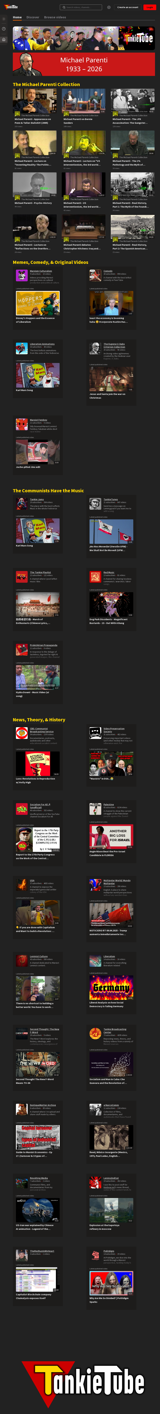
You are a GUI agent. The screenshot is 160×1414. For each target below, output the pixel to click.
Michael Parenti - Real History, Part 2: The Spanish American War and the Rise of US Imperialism (130, 246)
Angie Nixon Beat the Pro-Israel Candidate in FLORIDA (107, 853)
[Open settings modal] (109, 7)
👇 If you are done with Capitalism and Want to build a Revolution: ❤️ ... (35, 929)
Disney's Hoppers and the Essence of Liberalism (35, 320)
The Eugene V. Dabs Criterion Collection (114, 345)
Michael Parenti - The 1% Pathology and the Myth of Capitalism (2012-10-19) (128, 163)
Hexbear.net (109, 1187)
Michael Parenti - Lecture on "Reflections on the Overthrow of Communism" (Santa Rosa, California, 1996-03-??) (32, 246)
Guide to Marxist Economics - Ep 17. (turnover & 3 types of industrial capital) (34, 1154)
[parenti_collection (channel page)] (17, 113)
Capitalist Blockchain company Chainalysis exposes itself (33, 1296)
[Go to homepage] (11, 7)
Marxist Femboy (38, 420)
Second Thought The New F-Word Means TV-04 (35, 1081)
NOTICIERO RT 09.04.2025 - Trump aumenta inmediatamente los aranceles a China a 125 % (108, 932)
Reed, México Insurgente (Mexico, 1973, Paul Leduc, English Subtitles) (109, 1154)
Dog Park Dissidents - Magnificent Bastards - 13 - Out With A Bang (109, 621)
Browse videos (55, 17)
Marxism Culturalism (41, 271)
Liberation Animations (42, 344)
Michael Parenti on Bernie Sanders (78, 121)
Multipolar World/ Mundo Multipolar (117, 882)
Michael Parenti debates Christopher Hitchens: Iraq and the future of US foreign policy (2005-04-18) (81, 246)
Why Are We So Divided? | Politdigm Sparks (109, 1300)
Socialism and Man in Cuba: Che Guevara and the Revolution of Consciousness (107, 1081)
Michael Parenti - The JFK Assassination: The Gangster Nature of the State (129, 121)
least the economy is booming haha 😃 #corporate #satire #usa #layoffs (108, 320)
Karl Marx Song (24, 390)
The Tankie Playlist (40, 572)
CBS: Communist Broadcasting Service (42, 730)
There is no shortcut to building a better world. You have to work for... (34, 1005)
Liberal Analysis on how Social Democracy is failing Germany (106, 1004)
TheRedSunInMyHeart (42, 1251)
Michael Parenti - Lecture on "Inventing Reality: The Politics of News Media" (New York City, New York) (32, 163)
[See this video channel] (22, 275)
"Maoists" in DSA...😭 (101, 778)
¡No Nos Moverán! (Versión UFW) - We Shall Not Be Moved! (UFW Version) (109, 548)
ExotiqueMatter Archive (43, 1105)
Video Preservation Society (114, 730)
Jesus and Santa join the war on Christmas (107, 396)
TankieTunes (111, 499)
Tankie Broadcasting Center (115, 1031)
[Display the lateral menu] (4, 19)
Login (150, 7)
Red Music (109, 572)
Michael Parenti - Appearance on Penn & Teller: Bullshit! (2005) (33, 121)
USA (32, 880)
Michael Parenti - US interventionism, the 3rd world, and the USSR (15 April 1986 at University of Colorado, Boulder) (82, 205)
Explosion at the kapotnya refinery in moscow (104, 1227)
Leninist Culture (39, 956)
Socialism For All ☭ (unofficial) (40, 806)
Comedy (108, 271)
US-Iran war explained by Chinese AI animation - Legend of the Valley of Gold (34, 1227)
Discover (32, 17)
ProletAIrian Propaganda (43, 645)
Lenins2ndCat (111, 1178)
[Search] (64, 7)
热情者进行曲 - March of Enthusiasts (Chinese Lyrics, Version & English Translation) (33, 621)
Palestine (109, 804)
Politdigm (109, 1251)
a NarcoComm (111, 1105)
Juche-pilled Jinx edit (28, 467)
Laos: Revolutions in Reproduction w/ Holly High (35, 780)
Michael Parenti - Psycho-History (33, 203)
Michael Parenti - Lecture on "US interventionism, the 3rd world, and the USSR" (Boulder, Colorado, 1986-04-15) (82, 163)
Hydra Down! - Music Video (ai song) (32, 694)
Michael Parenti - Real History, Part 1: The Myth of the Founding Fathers (131, 205)
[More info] (4, 28)
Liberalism (109, 956)
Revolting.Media (39, 1178)
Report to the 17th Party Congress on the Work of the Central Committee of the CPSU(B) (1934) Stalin (35, 856)
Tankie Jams (37, 499)
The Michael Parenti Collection (35, 115)
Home (17, 17)
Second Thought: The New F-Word (44, 1031)
